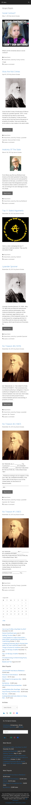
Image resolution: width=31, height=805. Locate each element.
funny (18, 59)
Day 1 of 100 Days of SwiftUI (10, 654)
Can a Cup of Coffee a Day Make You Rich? (14, 629)
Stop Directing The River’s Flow (11, 691)
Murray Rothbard (21, 201)
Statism (18, 257)
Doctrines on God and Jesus (10, 674)
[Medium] (10, 713)
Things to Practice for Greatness (11, 647)
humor (22, 59)
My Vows (4, 694)
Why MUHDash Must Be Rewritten (12, 685)
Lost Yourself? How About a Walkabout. (13, 670)
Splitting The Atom (7, 635)
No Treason (11, 414)
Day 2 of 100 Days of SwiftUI (10, 649)
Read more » (7, 130)
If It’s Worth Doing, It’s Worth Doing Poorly (14, 658)
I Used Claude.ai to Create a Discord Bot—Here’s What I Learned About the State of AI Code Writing (14, 639)
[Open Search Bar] (29, 2)
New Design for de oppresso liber (11, 679)
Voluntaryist (6, 725)
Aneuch (4, 677)
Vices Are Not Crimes (11, 71)
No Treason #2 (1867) (11, 424)
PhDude (21, 727)
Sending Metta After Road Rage (11, 689)
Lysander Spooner (10, 266)
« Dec (3, 620)
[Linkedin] (4, 713)
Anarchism (7, 57)
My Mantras (5, 683)
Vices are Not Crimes (14, 140)
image (4, 62)
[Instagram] (13, 713)
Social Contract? (8, 13)
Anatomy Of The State (11, 149)
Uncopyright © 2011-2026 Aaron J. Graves (15, 802)
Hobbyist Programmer (9, 727)
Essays (18, 137)
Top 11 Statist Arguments (12, 210)
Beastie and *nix (7, 662)
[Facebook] (17, 713)
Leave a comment (9, 64)
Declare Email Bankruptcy (9, 633)
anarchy (13, 59)
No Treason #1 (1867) (11, 511)
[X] (7, 713)
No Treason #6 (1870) (11, 346)
